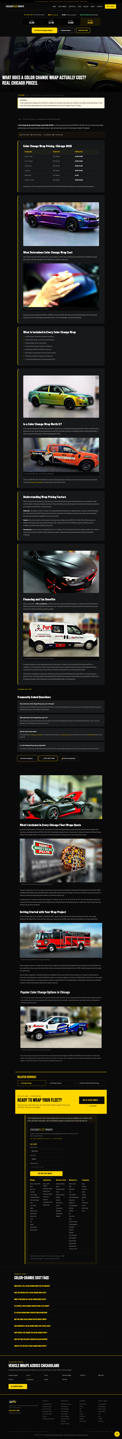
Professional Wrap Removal (48, 1418)
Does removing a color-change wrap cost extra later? (32, 1326)
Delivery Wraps (64, 1414)
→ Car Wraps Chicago (25, 1083)
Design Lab (71, 1203)
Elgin (99, 1414)
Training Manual (73, 1224)
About (93, 6)
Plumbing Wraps (64, 1406)
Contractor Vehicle (47, 1188)
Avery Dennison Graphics (69, 1434)
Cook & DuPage (101, 1411)
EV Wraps (44, 1416)
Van (31, 1221)
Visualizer (71, 1230)
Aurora (57, 1186)
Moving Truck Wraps (65, 1423)
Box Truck (32, 1189)
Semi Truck (72, 1216)
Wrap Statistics (72, 1246)
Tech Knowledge (73, 1205)
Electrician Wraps (65, 1409)
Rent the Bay (85, 1208)
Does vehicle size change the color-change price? (30, 1333)
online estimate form (66, 734)
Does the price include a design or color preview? (30, 1339)
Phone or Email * (34, 1163)
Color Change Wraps (46, 1414)
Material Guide (72, 1243)
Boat (31, 1186)
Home (54, 6)
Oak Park (58, 1200)
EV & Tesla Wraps (34, 1200)
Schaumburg (59, 1213)
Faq (83, 1200)
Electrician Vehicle (47, 1194)
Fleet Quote (85, 1203)
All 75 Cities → (101, 1421)
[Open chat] (117, 1434)
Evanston (100, 1418)
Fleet (31, 1203)
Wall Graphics (33, 1227)
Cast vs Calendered (74, 1197)
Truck (31, 1219)
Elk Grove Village (60, 1194)
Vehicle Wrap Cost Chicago (29, 119)
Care (70, 1192)
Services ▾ (72, 6)
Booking (84, 1186)
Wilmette (58, 1216)
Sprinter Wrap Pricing (47, 1411)
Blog (79, 6)
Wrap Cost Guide (73, 1221)
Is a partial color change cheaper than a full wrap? (31, 1306)
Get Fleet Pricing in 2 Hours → (45, 30)
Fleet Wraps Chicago (46, 1406)
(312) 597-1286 (83, 30)
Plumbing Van (46, 1205)
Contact (100, 6)
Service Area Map (102, 1404)
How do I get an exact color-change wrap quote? (30, 1346)
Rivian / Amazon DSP (35, 1184)
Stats (70, 1219)
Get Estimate (82, 1416)
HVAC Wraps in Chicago (66, 1404)
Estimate (84, 1197)
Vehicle (32, 1224)
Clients (83, 1192)
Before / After (72, 1184)
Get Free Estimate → (27, 758)
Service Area (59, 1203)
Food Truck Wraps (65, 1416)
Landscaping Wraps (65, 1418)
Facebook (96, 1431)
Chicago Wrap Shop (46, 1404)
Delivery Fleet (46, 1191)
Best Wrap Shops (60, 1189)
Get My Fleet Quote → (46, 1174)
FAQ (80, 1409)
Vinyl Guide (71, 1227)
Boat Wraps (63, 1421)
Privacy (83, 1205)
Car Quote (84, 1189)
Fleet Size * (33, 1155)
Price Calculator (73, 1235)
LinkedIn (106, 1431)
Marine (31, 1208)
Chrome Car (72, 1200)
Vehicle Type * (34, 1147)
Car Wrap (32, 1192)
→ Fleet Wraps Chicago (55, 1083)
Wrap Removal (33, 1230)
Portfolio (71, 1211)
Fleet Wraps (62, 6)
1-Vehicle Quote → (67, 30)
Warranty (71, 1232)
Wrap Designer (72, 1238)
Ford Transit (33, 1205)
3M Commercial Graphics (82, 1434)
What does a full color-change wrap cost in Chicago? (32, 1286)
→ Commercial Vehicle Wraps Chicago (88, 1083)
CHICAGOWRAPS (15, 6)
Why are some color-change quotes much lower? (30, 1319)
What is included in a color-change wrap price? (30, 1299)
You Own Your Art (73, 1249)
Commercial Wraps (34, 1197)
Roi (70, 1213)
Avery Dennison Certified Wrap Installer (54, 1434)
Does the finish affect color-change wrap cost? (30, 1293)
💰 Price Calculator (68, 758)
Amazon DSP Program (46, 1185)
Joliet (99, 1416)
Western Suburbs (102, 1409)
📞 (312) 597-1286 (48, 758)
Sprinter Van (33, 1216)
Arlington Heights (60, 1184)
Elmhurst (58, 1197)
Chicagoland (59, 1208)
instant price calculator (36, 482)
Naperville (58, 1211)
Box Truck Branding (46, 1409)
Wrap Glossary (72, 1241)
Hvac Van (45, 1199)
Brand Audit (72, 1189)
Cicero (57, 1192)
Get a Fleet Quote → (92, 1100)
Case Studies (72, 1194)
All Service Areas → (18, 1387)
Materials (71, 1208)
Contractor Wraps (65, 1411)
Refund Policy (83, 1421)
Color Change (33, 1194)
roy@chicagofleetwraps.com (15, 1413)
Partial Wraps (33, 1213)
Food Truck (46, 1197)
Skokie (57, 1205)
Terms (83, 1211)
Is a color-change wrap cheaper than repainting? (30, 1313)
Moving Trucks (33, 1211)
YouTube (111, 1431)
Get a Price (110, 6)
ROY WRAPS (22, 95)
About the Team (83, 1404)
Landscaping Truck (47, 1202)
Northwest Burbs (101, 1406)
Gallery (86, 6)
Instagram (102, 1431)
